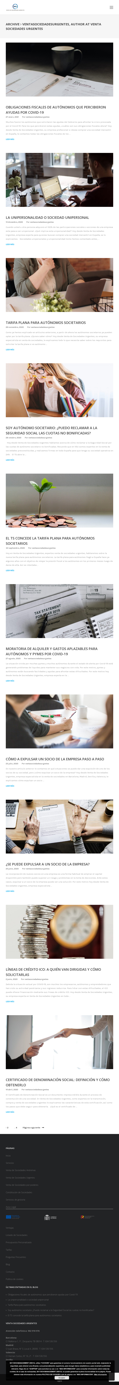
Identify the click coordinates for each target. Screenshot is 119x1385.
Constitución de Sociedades (19, 1192)
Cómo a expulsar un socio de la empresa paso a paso (55, 759)
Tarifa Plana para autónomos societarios (46, 322)
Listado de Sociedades (16, 1235)
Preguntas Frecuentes (16, 1257)
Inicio (8, 1155)
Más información (100, 1374)
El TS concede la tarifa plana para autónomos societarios (35, 1315)
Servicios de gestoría (15, 1199)
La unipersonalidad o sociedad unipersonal (47, 217)
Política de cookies (14, 1279)
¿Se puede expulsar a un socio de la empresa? (48, 864)
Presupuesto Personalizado (19, 1242)
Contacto (10, 1271)
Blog (8, 1264)
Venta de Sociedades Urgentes (20, 1177)
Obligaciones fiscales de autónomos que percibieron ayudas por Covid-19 (42, 1294)
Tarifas (9, 1249)
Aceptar (61, 1377)
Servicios (10, 1163)
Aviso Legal (11, 1207)
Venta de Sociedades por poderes (22, 1185)
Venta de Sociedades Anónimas (21, 1170)
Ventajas (10, 1227)
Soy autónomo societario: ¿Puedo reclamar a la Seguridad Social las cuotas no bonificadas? (51, 1310)
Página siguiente (32, 1127)
